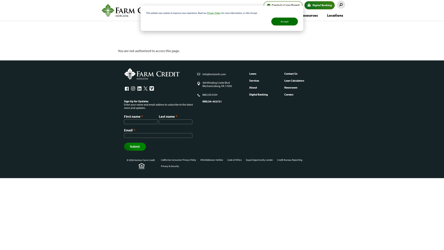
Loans (252, 73)
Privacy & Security (170, 166)
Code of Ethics (234, 159)
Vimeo (152, 88)
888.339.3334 (209, 94)
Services (254, 80)
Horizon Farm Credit (132, 10)
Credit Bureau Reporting (289, 159)
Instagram (133, 88)
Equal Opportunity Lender (259, 159)
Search (341, 5)
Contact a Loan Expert (286, 5)
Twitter (145, 88)
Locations (335, 15)
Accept (285, 21)
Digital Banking (322, 5)
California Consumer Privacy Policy (178, 159)
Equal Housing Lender (142, 166)
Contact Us (290, 73)
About (253, 87)
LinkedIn (139, 88)
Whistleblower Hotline (211, 159)
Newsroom (290, 87)
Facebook (127, 88)
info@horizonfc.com (214, 74)
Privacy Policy (214, 12)
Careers (288, 94)
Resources (309, 15)
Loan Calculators (294, 80)
